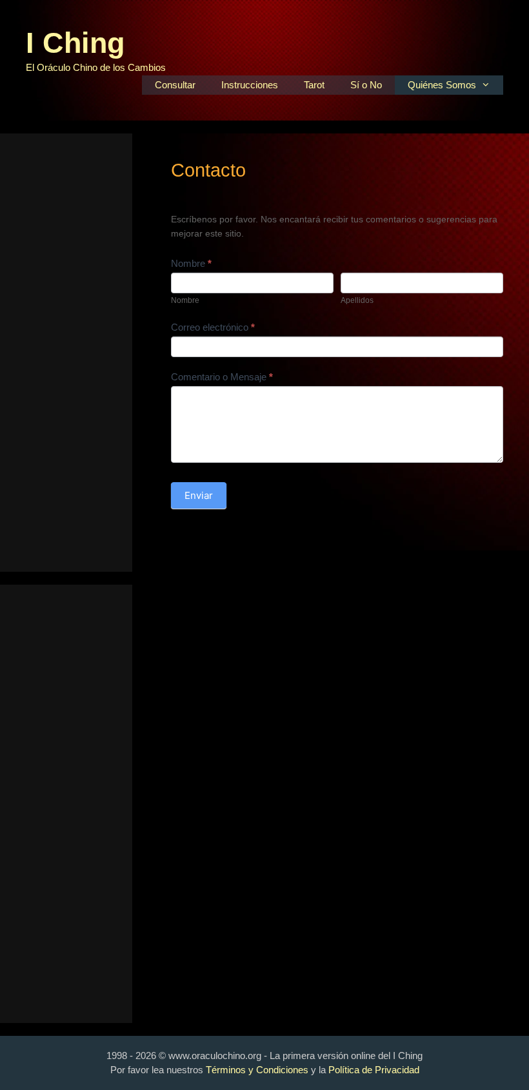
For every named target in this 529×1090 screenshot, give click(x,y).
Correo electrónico (213, 327)
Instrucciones (249, 84)
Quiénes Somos (442, 84)
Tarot (314, 84)
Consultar (175, 84)
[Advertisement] (66, 352)
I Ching (75, 42)
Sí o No (366, 84)
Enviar (199, 495)
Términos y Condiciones (257, 1069)
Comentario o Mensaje (222, 376)
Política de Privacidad (373, 1069)
